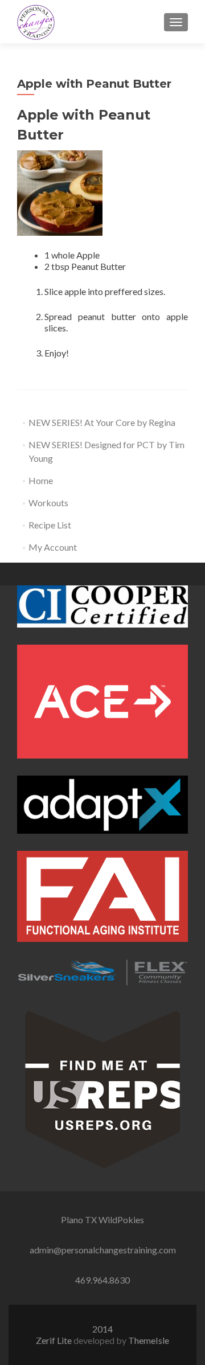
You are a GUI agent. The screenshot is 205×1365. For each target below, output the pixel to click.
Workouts (48, 502)
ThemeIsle (148, 1340)
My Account (52, 547)
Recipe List (49, 524)
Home (40, 480)
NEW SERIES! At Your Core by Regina (101, 422)
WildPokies (121, 1219)
